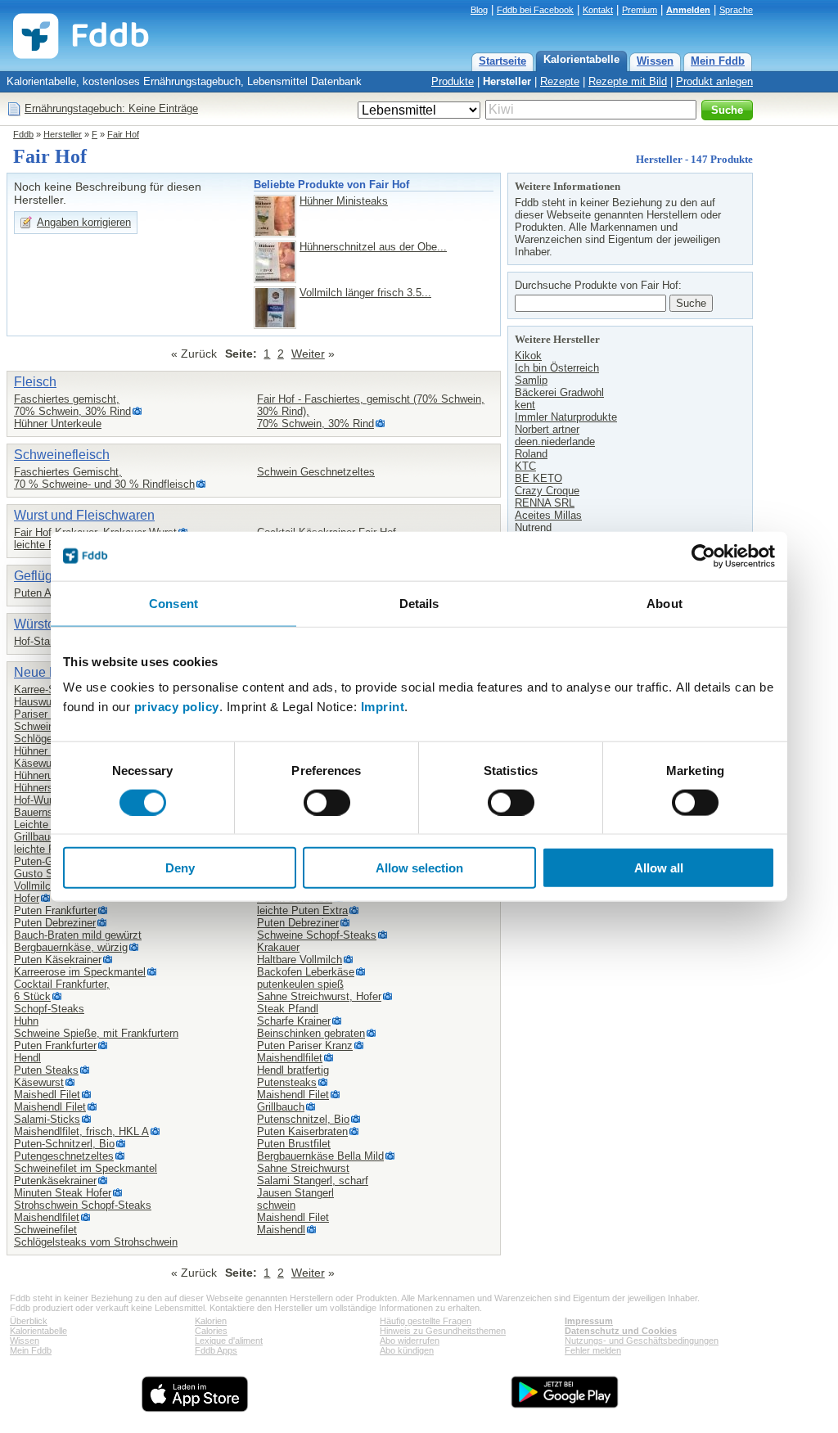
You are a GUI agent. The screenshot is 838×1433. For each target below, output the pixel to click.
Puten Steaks (46, 1070)
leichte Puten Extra (302, 910)
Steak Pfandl (287, 1009)
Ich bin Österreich (557, 368)
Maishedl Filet (47, 1094)
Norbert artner (547, 429)
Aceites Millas (548, 515)
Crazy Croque (547, 490)
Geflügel (38, 576)
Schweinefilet (45, 1229)
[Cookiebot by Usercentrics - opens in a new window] (703, 555)
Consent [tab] (173, 603)
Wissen (655, 61)
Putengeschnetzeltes (64, 1156)
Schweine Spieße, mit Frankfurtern (96, 1033)
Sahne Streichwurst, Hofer (319, 996)
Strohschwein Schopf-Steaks (82, 1205)
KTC (525, 466)
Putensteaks (287, 1082)
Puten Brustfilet (294, 1144)
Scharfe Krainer (294, 1021)
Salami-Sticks (47, 1119)
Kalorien (211, 1321)
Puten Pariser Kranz (305, 1045)
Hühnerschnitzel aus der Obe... (373, 247)
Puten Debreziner (55, 923)
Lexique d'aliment (229, 1340)
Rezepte (559, 81)
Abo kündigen (407, 1350)
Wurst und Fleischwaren (84, 515)
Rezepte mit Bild (627, 81)
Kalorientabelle (581, 59)
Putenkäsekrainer (55, 1180)
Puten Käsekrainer (57, 959)
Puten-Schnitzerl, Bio (64, 1144)
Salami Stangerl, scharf (312, 1180)
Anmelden (688, 10)
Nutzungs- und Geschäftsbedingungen (642, 1340)
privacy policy (176, 707)
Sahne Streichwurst (303, 1168)
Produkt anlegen (714, 81)
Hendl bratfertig (293, 1070)
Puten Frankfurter (55, 910)
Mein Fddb (718, 61)
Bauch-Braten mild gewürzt (78, 935)
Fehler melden (593, 1350)
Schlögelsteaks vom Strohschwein (96, 1242)
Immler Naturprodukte (566, 417)
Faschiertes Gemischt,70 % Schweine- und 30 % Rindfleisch (104, 478)
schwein (276, 1205)
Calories (211, 1331)
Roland (531, 454)
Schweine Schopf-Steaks (316, 935)
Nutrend (533, 527)
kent (525, 405)
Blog (479, 10)
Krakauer (278, 947)
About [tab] (665, 603)
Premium (639, 10)
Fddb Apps (216, 1350)
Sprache (736, 10)
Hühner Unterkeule (57, 423)
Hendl (27, 1058)
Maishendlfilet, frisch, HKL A (81, 1131)
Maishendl (281, 1229)
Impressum (589, 1321)
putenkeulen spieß (300, 984)
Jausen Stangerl (295, 1193)
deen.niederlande (555, 441)
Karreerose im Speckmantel (80, 972)
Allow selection (419, 868)
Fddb (23, 134)
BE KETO (538, 478)
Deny (180, 868)
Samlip (531, 380)
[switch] (327, 802)
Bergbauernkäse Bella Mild (320, 1156)
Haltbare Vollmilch (299, 959)
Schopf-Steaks (49, 1009)
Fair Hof (123, 134)
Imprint (383, 707)
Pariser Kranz (46, 714)
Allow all (658, 868)
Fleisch (35, 382)
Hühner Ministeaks (344, 201)
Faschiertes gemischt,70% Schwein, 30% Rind (72, 405)
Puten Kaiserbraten (302, 1131)
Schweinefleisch (62, 455)
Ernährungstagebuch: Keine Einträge (111, 108)
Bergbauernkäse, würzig (71, 947)
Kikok (528, 355)
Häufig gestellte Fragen (425, 1321)
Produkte (452, 81)
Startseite (502, 61)
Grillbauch (37, 837)
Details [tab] (419, 603)
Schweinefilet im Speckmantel (85, 1168)
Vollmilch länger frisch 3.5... (365, 292)
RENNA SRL (544, 503)
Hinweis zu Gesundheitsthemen (443, 1331)
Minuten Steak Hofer (62, 1193)
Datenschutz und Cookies (621, 1331)
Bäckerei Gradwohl (559, 392)
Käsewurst (39, 763)
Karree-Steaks (48, 689)
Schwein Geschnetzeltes (316, 472)
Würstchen (45, 624)
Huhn (26, 1021)
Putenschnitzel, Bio (303, 1119)
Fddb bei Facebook (535, 10)
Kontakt (598, 10)
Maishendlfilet (46, 1217)
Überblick (28, 1321)
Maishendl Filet (50, 1107)
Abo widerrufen (409, 1340)
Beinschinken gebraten (311, 1033)
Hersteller (507, 81)
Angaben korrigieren (84, 222)
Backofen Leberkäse (305, 972)
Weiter (308, 353)
